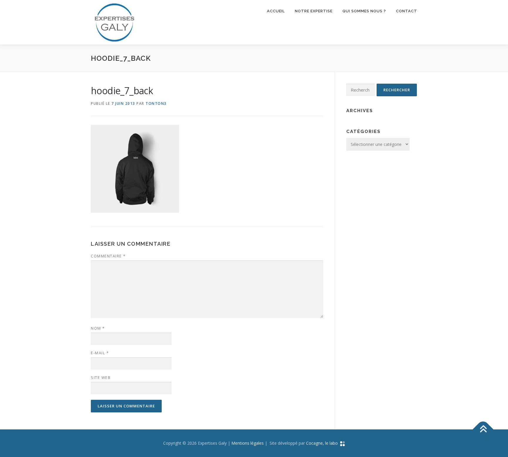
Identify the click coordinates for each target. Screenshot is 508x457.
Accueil (276, 11)
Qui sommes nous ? (364, 11)
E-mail (100, 352)
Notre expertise (313, 11)
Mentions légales (247, 443)
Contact (406, 11)
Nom (98, 328)
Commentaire (108, 256)
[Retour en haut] (483, 429)
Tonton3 (156, 103)
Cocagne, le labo (323, 443)
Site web (101, 377)
